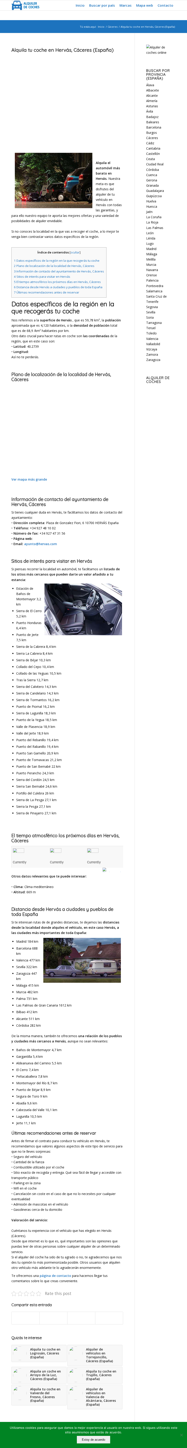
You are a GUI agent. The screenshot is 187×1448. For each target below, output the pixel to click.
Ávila (149, 111)
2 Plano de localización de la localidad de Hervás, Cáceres (54, 266)
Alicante (152, 95)
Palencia (152, 280)
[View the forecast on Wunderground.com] (113, 870)
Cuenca (151, 175)
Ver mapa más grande (29, 479)
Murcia (151, 264)
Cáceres (112, 26)
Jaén (149, 212)
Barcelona (153, 127)
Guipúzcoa (154, 196)
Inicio (101, 26)
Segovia (152, 307)
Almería (151, 101)
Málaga (151, 254)
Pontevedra (154, 286)
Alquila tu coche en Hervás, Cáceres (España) (62, 50)
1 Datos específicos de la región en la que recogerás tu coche (56, 260)
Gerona (151, 180)
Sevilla (150, 312)
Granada (152, 185)
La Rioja (152, 222)
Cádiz (150, 143)
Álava (150, 85)
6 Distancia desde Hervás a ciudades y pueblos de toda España (58, 287)
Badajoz (152, 117)
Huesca (151, 206)
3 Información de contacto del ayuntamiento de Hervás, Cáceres (59, 271)
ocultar (75, 252)
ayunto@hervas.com (40, 544)
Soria (150, 317)
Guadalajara (155, 190)
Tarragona (154, 322)
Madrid (151, 249)
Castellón (153, 153)
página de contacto (55, 1275)
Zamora (152, 354)
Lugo (150, 243)
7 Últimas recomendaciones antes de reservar (46, 292)
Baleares (152, 122)
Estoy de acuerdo (93, 1439)
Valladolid (153, 344)
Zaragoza (153, 360)
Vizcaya (151, 349)
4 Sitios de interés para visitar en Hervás (42, 277)
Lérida (150, 238)
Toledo (151, 333)
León (150, 233)
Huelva (151, 201)
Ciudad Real (155, 164)
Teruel (151, 328)
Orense (151, 275)
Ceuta (150, 159)
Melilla (151, 259)
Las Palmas (154, 228)
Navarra (152, 270)
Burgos (151, 132)
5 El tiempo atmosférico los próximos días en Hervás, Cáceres (57, 282)
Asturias (152, 106)
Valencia (152, 338)
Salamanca (154, 291)
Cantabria (153, 148)
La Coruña (153, 217)
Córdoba (152, 169)
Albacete (152, 90)
